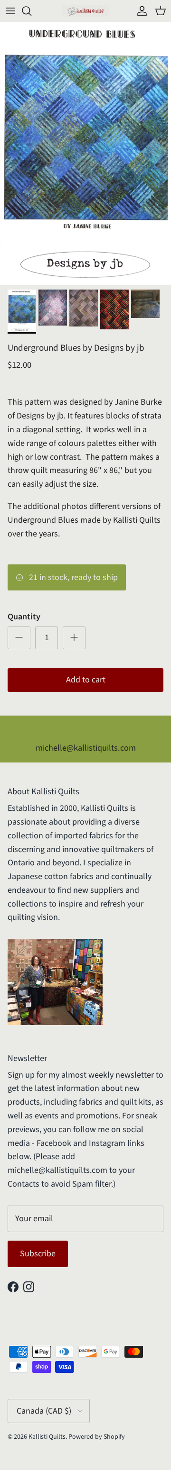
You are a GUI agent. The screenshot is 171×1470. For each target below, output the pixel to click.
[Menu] (10, 10)
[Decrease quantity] (19, 637)
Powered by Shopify (96, 1437)
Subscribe (38, 1254)
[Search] (31, 10)
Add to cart (85, 680)
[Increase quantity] (74, 637)
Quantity (24, 617)
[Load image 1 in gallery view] (85, 153)
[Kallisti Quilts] (85, 11)
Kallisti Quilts (47, 1437)
